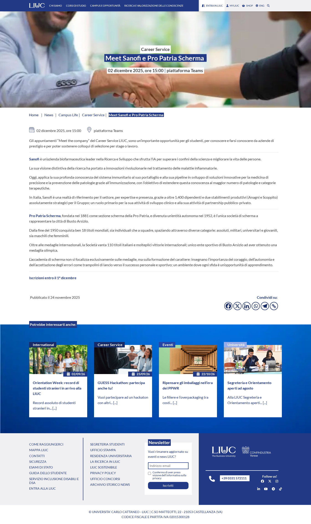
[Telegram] (265, 306)
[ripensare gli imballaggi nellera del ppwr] (188, 359)
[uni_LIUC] (273, 489)
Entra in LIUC (214, 5)
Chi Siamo (55, 5)
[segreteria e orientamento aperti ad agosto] (253, 359)
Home (33, 115)
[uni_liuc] (276, 481)
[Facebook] (228, 306)
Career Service (110, 344)
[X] (237, 306)
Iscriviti (168, 485)
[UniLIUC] (262, 481)
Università (236, 344)
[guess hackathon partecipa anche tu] (123, 359)
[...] (54, 408)
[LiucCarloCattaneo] (266, 489)
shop (249, 5)
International (43, 344)
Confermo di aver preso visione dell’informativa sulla (169, 475)
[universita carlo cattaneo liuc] (258, 489)
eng (261, 5)
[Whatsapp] (256, 306)
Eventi (168, 344)
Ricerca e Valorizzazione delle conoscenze (153, 5)
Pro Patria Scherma (45, 215)
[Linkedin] (246, 306)
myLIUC (234, 5)
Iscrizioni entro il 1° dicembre (52, 278)
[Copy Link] (274, 306)
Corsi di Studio (76, 5)
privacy (157, 478)
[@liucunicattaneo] (280, 489)
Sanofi (34, 159)
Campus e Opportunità (105, 5)
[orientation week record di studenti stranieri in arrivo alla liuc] (58, 359)
